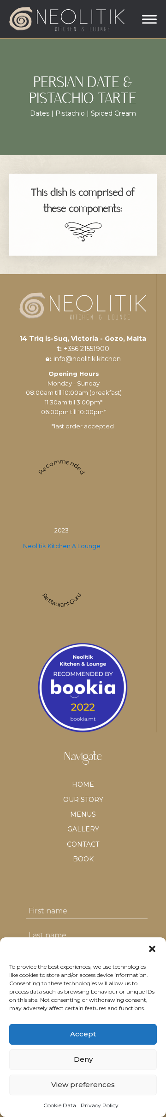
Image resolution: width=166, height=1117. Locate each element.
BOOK (83, 859)
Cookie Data (59, 1105)
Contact (83, 844)
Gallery (83, 829)
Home (83, 784)
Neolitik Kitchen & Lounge (62, 546)
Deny (83, 1059)
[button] (152, 948)
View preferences (83, 1084)
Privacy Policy (100, 1105)
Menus (83, 814)
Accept (83, 1033)
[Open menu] (149, 19)
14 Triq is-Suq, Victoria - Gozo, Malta (82, 338)
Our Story (83, 799)
